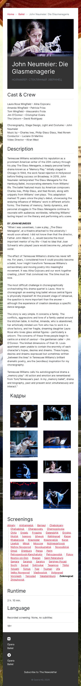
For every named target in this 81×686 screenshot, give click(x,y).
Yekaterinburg (48, 576)
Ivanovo (26, 536)
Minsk (26, 543)
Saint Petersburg (53, 558)
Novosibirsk (62, 547)
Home (10, 14)
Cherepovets (35, 529)
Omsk (14, 550)
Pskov (69, 554)
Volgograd (57, 572)
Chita (14, 532)
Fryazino (37, 532)
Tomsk (27, 569)
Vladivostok (40, 572)
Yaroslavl (30, 576)
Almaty (11, 525)
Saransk (27, 561)
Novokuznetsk (43, 547)
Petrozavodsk (54, 554)
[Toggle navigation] (7, 5)
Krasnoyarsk (51, 539)
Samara (15, 561)
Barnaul (41, 525)
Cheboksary (56, 525)
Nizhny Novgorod (21, 547)
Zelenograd (66, 576)
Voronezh (16, 576)
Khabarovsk (17, 539)
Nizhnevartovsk (56, 543)
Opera (10, 644)
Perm (49, 550)
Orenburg (26, 550)
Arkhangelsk (26, 525)
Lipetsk (15, 543)
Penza (39, 550)
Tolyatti (15, 569)
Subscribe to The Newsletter (40, 672)
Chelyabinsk (17, 529)
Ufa (58, 569)
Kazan (67, 536)
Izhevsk (39, 536)
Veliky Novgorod (20, 572)
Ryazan (36, 558)
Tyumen (47, 569)
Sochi (14, 565)
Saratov (40, 561)
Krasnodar (34, 539)
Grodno (66, 532)
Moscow (38, 543)
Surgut (24, 565)
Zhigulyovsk (17, 579)
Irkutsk (14, 536)
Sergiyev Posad (57, 561)
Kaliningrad (54, 536)
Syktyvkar (38, 565)
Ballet (21, 14)
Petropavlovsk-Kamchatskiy (26, 554)
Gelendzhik (52, 532)
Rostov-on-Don (19, 558)
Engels (24, 532)
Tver (36, 569)
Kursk (65, 539)
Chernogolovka (55, 529)
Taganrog (53, 565)
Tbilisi (65, 565)
